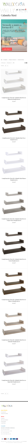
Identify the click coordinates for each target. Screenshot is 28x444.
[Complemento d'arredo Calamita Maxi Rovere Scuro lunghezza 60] (14, 243)
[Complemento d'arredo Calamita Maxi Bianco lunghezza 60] (14, 162)
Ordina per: (3, 62)
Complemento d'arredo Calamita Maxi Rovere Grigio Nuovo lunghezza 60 (14, 219)
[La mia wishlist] (21, 9)
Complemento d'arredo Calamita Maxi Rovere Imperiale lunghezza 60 (14, 381)
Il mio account (3, 411)
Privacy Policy (3, 421)
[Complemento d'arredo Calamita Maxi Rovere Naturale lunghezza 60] (14, 324)
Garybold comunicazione (17, 442)
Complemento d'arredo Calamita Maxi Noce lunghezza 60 (14, 138)
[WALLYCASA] (14, 4)
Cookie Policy (3, 422)
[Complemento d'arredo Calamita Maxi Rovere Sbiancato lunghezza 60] (14, 81)
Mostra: (2, 65)
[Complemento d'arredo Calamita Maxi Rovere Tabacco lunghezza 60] (14, 283)
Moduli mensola (12, 59)
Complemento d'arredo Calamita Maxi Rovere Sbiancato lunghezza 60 (14, 98)
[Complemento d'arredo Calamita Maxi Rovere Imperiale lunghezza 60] (14, 364)
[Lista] (26, 63)
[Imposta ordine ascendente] (13, 62)
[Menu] (17, 10)
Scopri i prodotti (7, 49)
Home (1, 60)
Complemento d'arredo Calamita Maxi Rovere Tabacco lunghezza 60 (14, 300)
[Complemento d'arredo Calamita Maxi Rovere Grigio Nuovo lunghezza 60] (14, 202)
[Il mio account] (19, 9)
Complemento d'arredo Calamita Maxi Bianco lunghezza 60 (14, 179)
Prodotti (5, 59)
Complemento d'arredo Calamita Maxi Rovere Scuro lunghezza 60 (14, 260)
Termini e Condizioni (4, 419)
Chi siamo (2, 418)
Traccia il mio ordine (4, 413)
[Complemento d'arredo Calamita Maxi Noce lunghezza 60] (14, 122)
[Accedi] (23, 9)
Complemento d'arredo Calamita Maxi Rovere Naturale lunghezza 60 (14, 340)
